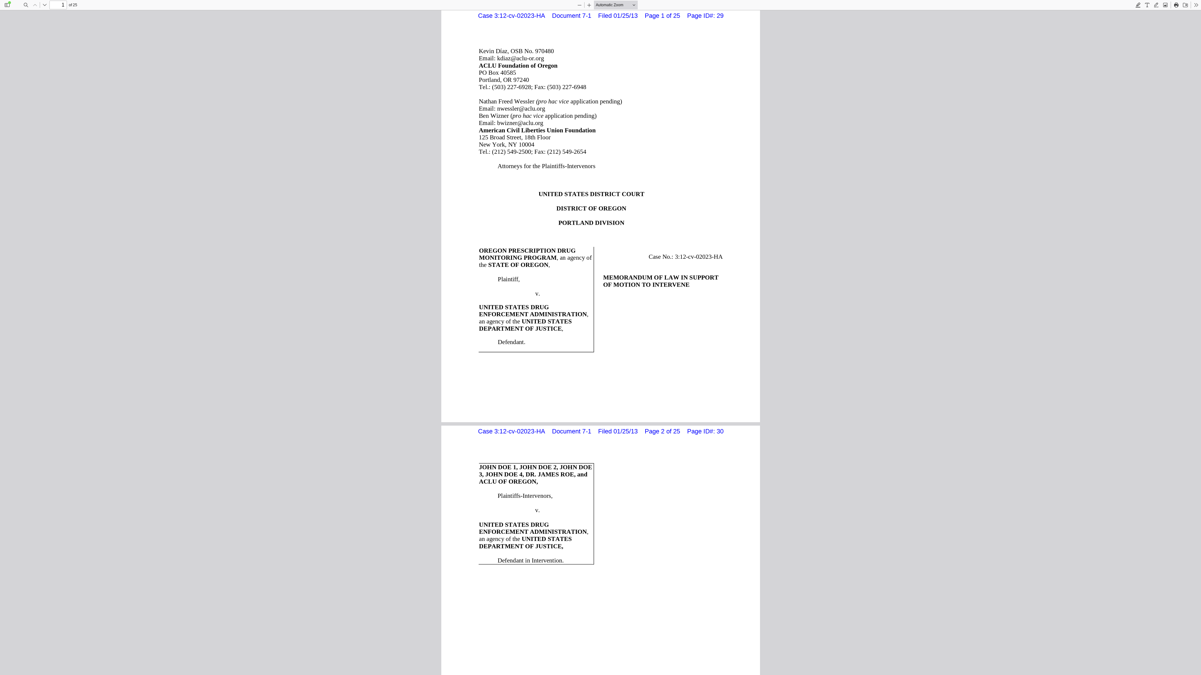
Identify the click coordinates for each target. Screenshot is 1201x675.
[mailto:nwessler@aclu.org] (521, 108)
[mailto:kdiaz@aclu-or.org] (521, 58)
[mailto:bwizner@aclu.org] (520, 122)
